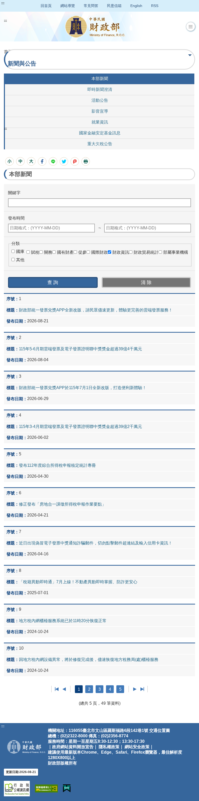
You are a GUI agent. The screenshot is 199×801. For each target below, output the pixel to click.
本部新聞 (99, 78)
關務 (48, 252)
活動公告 (99, 100)
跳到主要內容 (13, 3)
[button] (191, 26)
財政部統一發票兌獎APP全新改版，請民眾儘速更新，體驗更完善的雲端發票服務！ (96, 310)
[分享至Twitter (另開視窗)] (64, 161)
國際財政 (99, 252)
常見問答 (91, 6)
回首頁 (46, 6)
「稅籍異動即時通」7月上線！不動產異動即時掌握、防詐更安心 (78, 582)
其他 (20, 260)
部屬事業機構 (175, 252)
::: (2, 3)
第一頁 (57, 689)
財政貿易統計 (146, 252)
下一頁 (135, 689)
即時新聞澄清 (99, 89)
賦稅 (35, 252)
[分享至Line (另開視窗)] (53, 161)
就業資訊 (99, 122)
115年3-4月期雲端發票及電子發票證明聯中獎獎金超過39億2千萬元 (80, 426)
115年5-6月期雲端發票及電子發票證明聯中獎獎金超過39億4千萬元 (80, 349)
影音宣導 (99, 111)
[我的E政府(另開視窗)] (66, 788)
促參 (82, 252)
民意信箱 (114, 6)
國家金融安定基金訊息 (99, 133)
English (136, 6)
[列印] (85, 161)
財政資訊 (120, 252)
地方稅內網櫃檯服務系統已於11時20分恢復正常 (62, 620)
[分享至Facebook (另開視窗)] (42, 161)
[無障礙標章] (46, 788)
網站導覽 (67, 6)
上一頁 (64, 689)
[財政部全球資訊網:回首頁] (95, 26)
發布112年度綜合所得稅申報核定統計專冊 (57, 465)
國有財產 (65, 252)
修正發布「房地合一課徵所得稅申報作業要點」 (62, 504)
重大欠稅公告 (99, 144)
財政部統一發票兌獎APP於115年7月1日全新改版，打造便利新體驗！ (82, 387)
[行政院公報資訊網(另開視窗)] (17, 788)
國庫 (20, 251)
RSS (154, 6)
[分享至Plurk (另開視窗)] (74, 161)
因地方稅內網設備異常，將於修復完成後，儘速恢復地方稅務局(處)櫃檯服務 (88, 659)
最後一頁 (142, 689)
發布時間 (16, 218)
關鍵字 (14, 193)
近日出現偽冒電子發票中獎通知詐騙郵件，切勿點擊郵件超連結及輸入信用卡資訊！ (95, 543)
